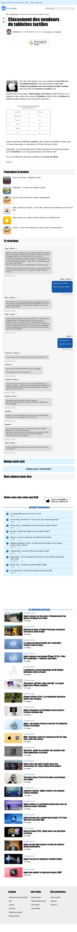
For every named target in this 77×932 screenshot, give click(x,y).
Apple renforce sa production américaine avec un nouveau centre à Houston (45, 805)
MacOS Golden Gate (36, 2)
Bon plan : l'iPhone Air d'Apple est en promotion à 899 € (30, 531)
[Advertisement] (38, 63)
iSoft (10, 901)
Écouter (58, 32)
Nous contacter (36, 897)
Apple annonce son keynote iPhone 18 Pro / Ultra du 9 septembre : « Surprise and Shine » (45, 657)
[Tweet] (4, 19)
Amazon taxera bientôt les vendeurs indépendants (31, 198)
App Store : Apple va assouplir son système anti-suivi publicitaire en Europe (44, 751)
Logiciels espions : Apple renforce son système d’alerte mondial (44, 792)
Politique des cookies (15, 912)
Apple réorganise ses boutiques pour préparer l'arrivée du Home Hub (44, 711)
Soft (11, 8)
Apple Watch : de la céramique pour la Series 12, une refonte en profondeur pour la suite (37, 558)
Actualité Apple (13, 14)
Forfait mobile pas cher (38, 901)
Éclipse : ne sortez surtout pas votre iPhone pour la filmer (31, 537)
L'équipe (11, 904)
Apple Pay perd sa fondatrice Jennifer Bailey (43, 859)
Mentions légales (14, 916)
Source (9, 162)
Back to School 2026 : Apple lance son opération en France (44, 832)
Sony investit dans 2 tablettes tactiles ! (27, 178)
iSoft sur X (54, 904)
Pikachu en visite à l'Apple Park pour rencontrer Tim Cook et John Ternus (44, 630)
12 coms (48, 32)
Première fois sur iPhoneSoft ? (18, 897)
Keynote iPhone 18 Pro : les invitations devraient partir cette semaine (44, 698)
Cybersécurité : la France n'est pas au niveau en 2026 (29, 551)
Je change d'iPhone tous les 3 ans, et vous (25, 514)
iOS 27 (27, 2)
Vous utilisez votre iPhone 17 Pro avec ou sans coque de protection (34, 520)
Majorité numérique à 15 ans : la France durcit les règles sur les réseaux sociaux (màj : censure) (36, 544)
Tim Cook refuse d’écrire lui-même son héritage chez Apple (44, 778)
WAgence (54, 901)
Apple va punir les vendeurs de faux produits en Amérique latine (36, 218)
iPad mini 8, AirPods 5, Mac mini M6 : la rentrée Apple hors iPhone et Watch (44, 684)
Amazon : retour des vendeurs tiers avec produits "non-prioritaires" (37, 228)
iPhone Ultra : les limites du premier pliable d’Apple (28, 565)
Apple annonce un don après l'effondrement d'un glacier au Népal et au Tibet (45, 617)
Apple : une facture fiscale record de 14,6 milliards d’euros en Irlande (45, 724)
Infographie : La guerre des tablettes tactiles (28, 188)
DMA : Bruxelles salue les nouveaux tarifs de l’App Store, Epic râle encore (45, 738)
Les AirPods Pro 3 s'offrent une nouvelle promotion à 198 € (31, 571)
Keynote (3, 2)
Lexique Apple (35, 908)
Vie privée (12, 908)
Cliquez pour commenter (38, 469)
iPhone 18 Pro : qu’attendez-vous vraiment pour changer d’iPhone (33, 525)
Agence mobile (55, 897)
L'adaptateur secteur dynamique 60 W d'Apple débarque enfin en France (43, 671)
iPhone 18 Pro (20, 2)
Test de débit (35, 904)
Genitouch (16, 32)
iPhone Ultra (10, 2)
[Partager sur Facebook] (4, 22)
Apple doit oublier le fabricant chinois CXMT (43, 872)
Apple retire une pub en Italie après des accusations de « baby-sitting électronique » (43, 765)
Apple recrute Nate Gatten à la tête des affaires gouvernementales (44, 845)
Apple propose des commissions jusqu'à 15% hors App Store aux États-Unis (45, 819)
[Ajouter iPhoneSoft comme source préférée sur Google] (38, 43)
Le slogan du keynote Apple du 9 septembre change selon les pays (42, 644)
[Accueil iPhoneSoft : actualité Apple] (7, 14)
